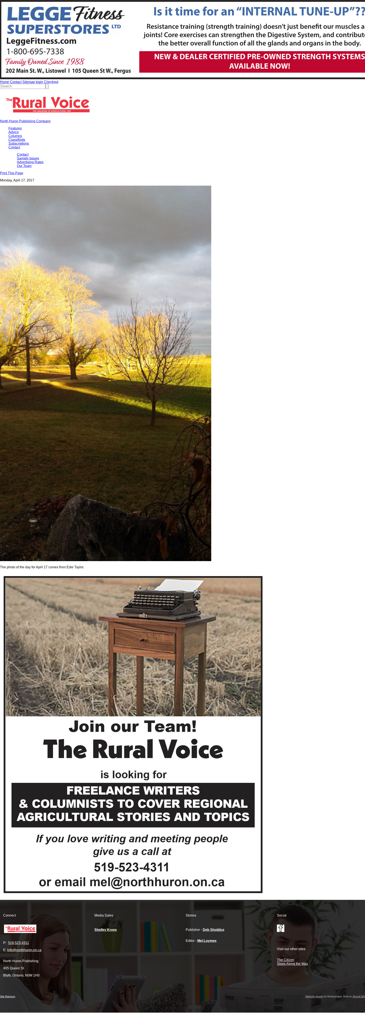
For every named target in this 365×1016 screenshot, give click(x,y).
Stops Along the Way (292, 964)
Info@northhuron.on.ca (24, 950)
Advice (13, 132)
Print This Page (11, 173)
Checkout (51, 82)
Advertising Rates (30, 162)
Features (15, 128)
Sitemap (28, 82)
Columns (15, 136)
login (39, 82)
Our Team (24, 166)
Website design (314, 996)
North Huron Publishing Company (25, 121)
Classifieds (16, 139)
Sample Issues (28, 158)
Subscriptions (18, 143)
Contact (16, 82)
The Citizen (285, 960)
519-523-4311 (18, 943)
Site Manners (7, 996)
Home (4, 82)
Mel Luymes (207, 941)
